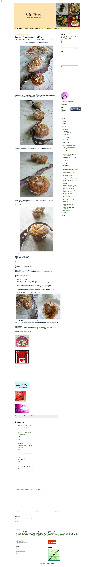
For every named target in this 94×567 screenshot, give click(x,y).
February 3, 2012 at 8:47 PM (26, 432)
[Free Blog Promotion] (20, 541)
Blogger (52, 563)
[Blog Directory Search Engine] (21, 542)
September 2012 (66, 132)
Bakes (76, 532)
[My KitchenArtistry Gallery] (64, 111)
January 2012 (65, 210)
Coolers (57, 534)
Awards (43, 28)
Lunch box (32, 534)
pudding (72, 534)
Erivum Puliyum (21, 447)
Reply (19, 428)
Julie (19, 443)
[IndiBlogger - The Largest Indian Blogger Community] (75, 111)
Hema (19, 425)
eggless (39, 534)
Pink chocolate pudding (67, 175)
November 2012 (66, 129)
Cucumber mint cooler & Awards (69, 145)
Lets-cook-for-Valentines (52, 330)
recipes (22, 551)
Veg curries (42, 532)
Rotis (64, 535)
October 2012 (65, 131)
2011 (63, 212)
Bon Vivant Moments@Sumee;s (40, 330)
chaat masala (69, 535)
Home (16, 28)
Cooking (26, 28)
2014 (63, 123)
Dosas (57, 535)
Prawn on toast (65, 201)
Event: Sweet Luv (21, 458)
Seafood (44, 534)
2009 (63, 213)
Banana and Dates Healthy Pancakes (70, 185)
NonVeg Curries (21, 533)
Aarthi (19, 432)
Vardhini (19, 453)
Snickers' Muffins (66, 163)
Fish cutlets (65, 148)
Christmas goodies (51, 535)
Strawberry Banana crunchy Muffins (69, 198)
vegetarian (19, 532)
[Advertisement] (36, 500)
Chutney (67, 534)
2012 (63, 126)
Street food (41, 535)
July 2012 (65, 136)
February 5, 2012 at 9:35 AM (27, 453)
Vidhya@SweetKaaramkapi (39, 327)
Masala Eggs (65, 160)
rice (27, 534)
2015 (63, 121)
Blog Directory (17, 540)
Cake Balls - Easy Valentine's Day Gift (70, 178)
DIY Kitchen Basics (58, 28)
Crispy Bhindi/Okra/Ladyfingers (68, 172)
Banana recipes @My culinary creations (23, 331)
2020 (63, 116)
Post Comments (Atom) (24, 513)
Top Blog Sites (21, 540)
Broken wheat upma (66, 194)
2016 (63, 120)
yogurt (36, 535)
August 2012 (65, 134)
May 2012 (65, 139)
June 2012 (65, 137)
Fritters (51, 532)
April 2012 (65, 140)
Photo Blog (37, 28)
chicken (47, 533)
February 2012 (66, 144)
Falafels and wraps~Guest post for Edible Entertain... (69, 153)
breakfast (30, 533)
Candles (18, 543)
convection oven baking (57, 533)
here (33, 149)
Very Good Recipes (69, 101)
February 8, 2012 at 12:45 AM (26, 465)
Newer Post (17, 511)
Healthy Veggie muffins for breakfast (69, 157)
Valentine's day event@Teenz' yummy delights (26, 328)
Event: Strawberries (21, 459)
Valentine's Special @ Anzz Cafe (42, 328)
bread (62, 534)
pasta (22, 535)
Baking (31, 28)
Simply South (70, 532)
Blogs (16, 543)
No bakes (60, 535)
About (20, 28)
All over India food (60, 532)
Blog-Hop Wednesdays (28, 535)
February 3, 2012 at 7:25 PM (26, 425)
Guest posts (49, 28)
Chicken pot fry (65, 183)
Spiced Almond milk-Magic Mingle (69, 188)
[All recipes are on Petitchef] (52, 544)
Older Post (56, 511)
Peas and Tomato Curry (67, 191)
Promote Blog (21, 543)
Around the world (51, 534)
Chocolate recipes (39, 533)
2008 (63, 215)
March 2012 (65, 142)
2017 (63, 118)
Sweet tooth (68, 533)
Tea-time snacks (31, 532)
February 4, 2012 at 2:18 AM (25, 443)
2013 (63, 124)
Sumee (19, 465)
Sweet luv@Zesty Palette (28, 330)
